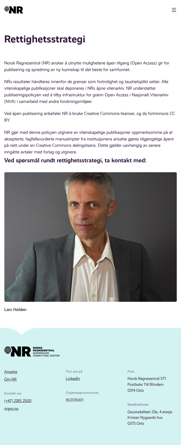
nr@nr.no (11, 408)
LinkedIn (73, 378)
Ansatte (10, 371)
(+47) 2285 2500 (17, 401)
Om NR (10, 379)
